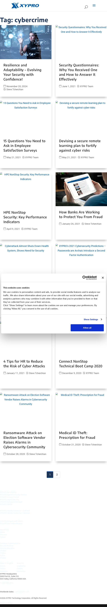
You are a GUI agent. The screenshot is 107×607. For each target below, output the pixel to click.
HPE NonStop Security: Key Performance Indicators (25, 217)
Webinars (4, 571)
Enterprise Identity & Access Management (20, 507)
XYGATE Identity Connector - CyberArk (15, 513)
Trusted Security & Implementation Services (21, 539)
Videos (3, 569)
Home (3, 594)
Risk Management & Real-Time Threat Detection (23, 488)
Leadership (21, 566)
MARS (2, 532)
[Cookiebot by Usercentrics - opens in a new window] (84, 278)
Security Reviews (7, 546)
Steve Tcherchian (14, 89)
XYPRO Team (86, 86)
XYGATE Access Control (9, 497)
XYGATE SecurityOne (8, 492)
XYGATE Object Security (9, 500)
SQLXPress (4, 530)
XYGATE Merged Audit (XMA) (11, 521)
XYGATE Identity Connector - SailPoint (15, 511)
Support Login (46, 594)
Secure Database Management (14, 526)
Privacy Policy (28, 594)
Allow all (87, 328)
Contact (13, 594)
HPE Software (7, 517)
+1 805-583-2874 (6, 583)
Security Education (7, 548)
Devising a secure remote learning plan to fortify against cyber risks (80, 145)
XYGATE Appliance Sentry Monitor (13, 495)
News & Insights (6, 563)
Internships (21, 571)
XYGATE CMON (6, 504)
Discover (3, 535)
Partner (3, 537)
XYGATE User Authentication (11, 523)
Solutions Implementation (10, 543)
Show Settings (91, 319)
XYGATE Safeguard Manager (11, 502)
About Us (20, 563)
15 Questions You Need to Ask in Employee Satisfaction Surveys (24, 145)
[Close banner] (103, 278)
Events (2, 566)
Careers (20, 569)
